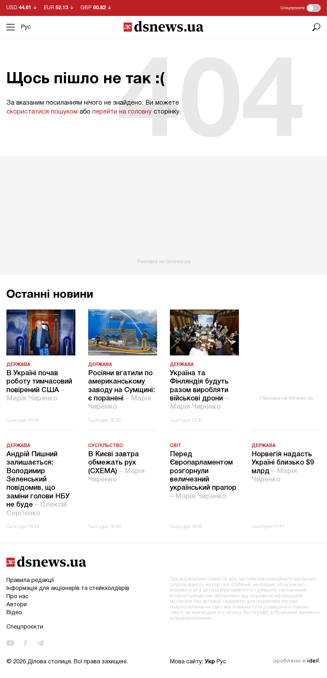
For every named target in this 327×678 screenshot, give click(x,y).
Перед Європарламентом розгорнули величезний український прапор (203, 475)
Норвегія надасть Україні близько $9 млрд (283, 467)
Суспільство (105, 446)
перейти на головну (122, 112)
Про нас (17, 597)
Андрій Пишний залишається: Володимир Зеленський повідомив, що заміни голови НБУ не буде (38, 484)
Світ (175, 446)
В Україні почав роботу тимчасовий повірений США (39, 386)
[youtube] (10, 643)
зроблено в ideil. (297, 661)
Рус (26, 27)
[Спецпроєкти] (314, 8)
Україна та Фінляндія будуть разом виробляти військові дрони (199, 390)
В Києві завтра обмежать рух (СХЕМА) (116, 467)
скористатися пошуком (42, 112)
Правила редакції (30, 580)
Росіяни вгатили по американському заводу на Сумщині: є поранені (121, 390)
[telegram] (40, 643)
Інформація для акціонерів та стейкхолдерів (67, 588)
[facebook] (25, 643)
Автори (16, 604)
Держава (18, 365)
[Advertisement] (163, 210)
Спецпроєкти (24, 627)
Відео (14, 612)
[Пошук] (316, 27)
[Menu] (10, 27)
